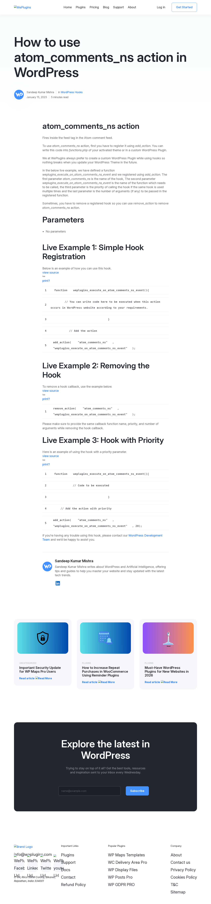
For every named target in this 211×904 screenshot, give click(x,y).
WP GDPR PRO (121, 884)
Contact (68, 877)
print (45, 280)
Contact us (180, 862)
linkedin (58, 583)
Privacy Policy (183, 869)
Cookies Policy (184, 877)
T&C (174, 884)
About (132, 7)
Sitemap (178, 892)
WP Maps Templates (126, 855)
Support (118, 7)
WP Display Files (123, 869)
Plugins (81, 7)
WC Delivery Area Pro (127, 862)
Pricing (94, 7)
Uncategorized (27, 663)
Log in (161, 7)
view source (50, 272)
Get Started (184, 7)
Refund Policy (73, 884)
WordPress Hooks (72, 92)
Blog (106, 7)
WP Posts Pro (120, 877)
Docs (65, 869)
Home (67, 7)
